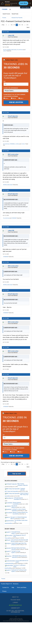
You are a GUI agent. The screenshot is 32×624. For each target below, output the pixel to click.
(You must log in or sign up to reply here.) (11, 462)
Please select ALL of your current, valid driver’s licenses (14, 95)
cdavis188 (11, 35)
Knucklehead (20, 49)
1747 (14, 24)
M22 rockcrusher (13, 154)
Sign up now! (16, 473)
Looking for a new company (19, 509)
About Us (15, 597)
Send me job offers (16, 102)
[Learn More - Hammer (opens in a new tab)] (16, 3)
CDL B (14, 98)
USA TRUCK (14, 506)
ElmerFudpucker (13, 116)
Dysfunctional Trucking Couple (18, 570)
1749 (19, 24)
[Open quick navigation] (28, 17)
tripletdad (14, 510)
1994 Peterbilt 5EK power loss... (19, 556)
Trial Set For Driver (15, 551)
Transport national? (22, 489)
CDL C (21, 98)
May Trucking (20, 483)
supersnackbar (8, 523)
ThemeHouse (25, 621)
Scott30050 (15, 504)
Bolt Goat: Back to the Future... (18, 548)
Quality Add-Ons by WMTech (16, 619)
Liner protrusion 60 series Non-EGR (19, 539)
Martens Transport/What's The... (20, 512)
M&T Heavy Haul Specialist (11, 491)
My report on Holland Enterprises (19, 517)
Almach (13, 541)
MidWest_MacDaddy (11, 49)
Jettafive (13, 507)
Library (15, 602)
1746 (11, 24)
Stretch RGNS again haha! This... (19, 543)
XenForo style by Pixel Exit (16, 618)
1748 (17, 24)
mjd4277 (13, 533)
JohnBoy (17, 143)
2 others (23, 143)
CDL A (6, 98)
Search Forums (6, 13)
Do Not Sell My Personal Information (15, 611)
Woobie (5, 49)
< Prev (2, 24)
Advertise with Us (15, 605)
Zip (4, 81)
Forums (4, 9)
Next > (28, 27)
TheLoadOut (8, 538)
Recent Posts (15, 13)
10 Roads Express (18, 498)
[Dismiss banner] (30, 3)
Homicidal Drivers (15, 532)
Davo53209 (15, 513)
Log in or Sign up (25, 7)
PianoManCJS (17, 499)
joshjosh (13, 544)
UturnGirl (13, 549)
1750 (22, 24)
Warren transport (24, 493)
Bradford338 (8, 568)
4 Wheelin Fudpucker (22, 485)
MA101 (12, 518)
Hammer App (15, 608)
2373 (27, 24)
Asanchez (14, 557)
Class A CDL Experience (11, 88)
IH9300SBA (12, 143)
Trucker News (15, 600)
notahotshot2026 (9, 563)
